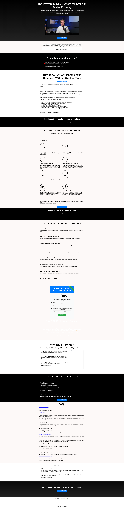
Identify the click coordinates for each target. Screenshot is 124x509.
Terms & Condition (64, 506)
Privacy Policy (59, 506)
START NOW (62, 314)
